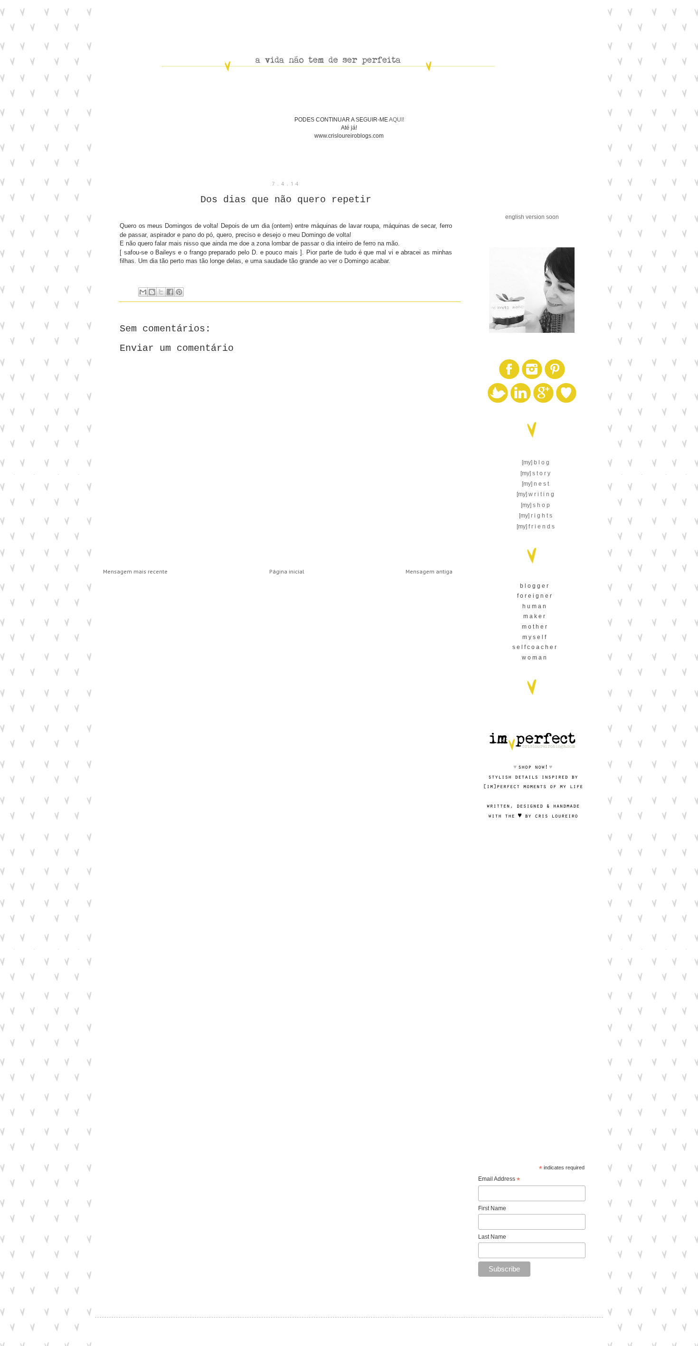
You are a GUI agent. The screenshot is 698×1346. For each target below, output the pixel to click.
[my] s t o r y (535, 473)
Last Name (492, 1236)
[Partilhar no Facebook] (170, 292)
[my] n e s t (535, 483)
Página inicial (286, 571)
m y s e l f (534, 637)
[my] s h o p (535, 505)
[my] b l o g (535, 462)
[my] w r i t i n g (535, 494)
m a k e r (534, 616)
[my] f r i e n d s (536, 526)
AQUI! (396, 119)
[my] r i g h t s (535, 515)
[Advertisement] (532, 989)
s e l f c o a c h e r (534, 647)
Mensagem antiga (429, 571)
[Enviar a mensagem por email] (143, 292)
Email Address (499, 1180)
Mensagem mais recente (135, 571)
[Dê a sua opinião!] (152, 292)
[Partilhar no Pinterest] (179, 292)
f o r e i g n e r (534, 596)
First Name (492, 1208)
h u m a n (534, 606)
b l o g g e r (534, 586)
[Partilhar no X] (161, 292)
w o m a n (534, 657)
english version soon (532, 217)
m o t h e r (534, 626)
